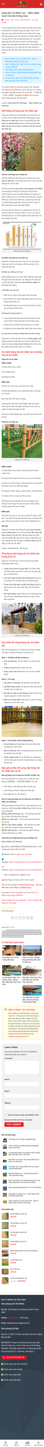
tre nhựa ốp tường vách (15, 936)
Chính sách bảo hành (12, 1375)
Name (7, 1079)
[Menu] (3, 4)
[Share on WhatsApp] (12, 918)
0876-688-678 (19, 1034)
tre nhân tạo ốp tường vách (29, 933)
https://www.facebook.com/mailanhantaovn (25, 862)
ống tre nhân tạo (29, 931)
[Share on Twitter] (20, 918)
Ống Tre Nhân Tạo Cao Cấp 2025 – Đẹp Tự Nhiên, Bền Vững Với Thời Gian (24, 1202)
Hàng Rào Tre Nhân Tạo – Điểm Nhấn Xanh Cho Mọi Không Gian (24, 1195)
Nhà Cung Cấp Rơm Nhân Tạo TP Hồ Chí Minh (25, 1187)
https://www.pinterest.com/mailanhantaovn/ (26, 870)
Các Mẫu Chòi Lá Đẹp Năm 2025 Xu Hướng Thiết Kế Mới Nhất (24, 1167)
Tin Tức (6, 20)
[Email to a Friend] (24, 918)
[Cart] (41, 4)
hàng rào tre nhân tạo (14, 931)
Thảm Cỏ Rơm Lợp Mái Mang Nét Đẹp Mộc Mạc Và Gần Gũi (24, 1147)
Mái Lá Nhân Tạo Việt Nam (21, 854)
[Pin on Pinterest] (27, 918)
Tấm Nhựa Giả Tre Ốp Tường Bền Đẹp (19, 70)
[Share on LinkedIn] (31, 918)
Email (7, 1091)
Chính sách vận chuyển (13, 1369)
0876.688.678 (13, 1318)
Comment (9, 1058)
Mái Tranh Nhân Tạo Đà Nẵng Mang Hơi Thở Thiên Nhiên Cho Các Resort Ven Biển (24, 1181)
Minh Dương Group (27, 885)
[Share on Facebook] (16, 918)
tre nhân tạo (13, 933)
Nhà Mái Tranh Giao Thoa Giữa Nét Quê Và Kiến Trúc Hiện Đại (24, 1160)
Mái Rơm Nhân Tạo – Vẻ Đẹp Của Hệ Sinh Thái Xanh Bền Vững (23, 1174)
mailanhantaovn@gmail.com (18, 1036)
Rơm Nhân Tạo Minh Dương (20, 887)
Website (8, 1103)
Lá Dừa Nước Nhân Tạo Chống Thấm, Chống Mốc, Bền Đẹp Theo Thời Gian (24, 1154)
